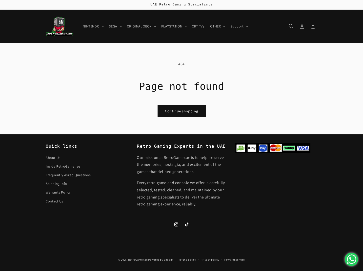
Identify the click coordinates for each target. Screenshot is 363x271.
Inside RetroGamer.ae (63, 166)
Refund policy (187, 259)
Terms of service (234, 259)
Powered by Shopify (161, 259)
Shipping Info (56, 183)
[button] (93, 26)
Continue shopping (181, 111)
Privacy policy (210, 259)
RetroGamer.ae (137, 259)
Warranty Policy (58, 192)
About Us (53, 157)
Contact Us (54, 201)
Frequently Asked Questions (68, 174)
